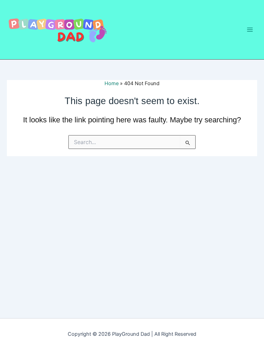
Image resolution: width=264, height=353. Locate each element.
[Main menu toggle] (250, 29)
